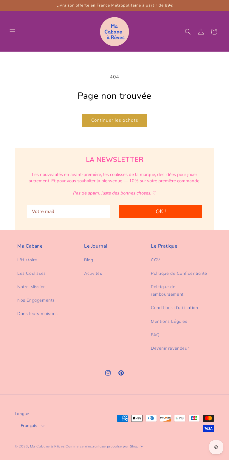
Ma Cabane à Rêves (47, 446)
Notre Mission (31, 286)
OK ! (161, 211)
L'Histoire (27, 260)
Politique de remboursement (167, 290)
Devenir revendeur (170, 348)
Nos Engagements (36, 300)
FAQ (155, 334)
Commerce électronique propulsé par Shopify (104, 446)
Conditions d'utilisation (174, 307)
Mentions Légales (169, 321)
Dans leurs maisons (37, 313)
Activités (93, 273)
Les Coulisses (31, 273)
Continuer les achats (114, 120)
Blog (88, 260)
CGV (155, 260)
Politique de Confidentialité (179, 273)
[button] (12, 31)
